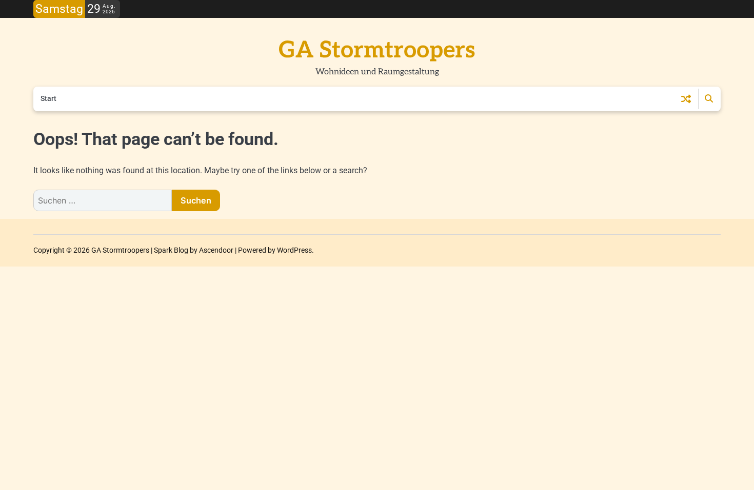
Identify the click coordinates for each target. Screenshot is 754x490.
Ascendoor (216, 250)
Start (48, 98)
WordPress (294, 250)
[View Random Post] (686, 99)
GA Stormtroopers (377, 50)
